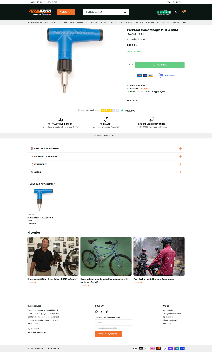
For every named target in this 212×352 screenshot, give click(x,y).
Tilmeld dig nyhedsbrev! (108, 334)
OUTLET (113, 22)
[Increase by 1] (133, 63)
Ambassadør (168, 310)
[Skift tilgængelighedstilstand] (168, 2)
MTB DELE (63, 22)
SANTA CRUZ (50, 22)
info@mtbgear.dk (38, 332)
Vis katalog (65, 12)
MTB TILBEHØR (76, 22)
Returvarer (167, 323)
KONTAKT (150, 22)
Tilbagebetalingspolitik (172, 313)
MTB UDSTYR (91, 22)
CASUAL (103, 22)
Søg (125, 12)
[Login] (177, 12)
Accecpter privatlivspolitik (108, 328)
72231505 (35, 329)
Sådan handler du (170, 320)
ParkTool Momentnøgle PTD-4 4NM (40, 219)
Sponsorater (168, 317)
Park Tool (132, 34)
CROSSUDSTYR (126, 22)
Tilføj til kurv (162, 65)
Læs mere (31, 282)
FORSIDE (175, 22)
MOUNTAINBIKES (34, 22)
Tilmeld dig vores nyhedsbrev (107, 317)
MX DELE (139, 22)
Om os (166, 306)
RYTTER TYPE (163, 22)
